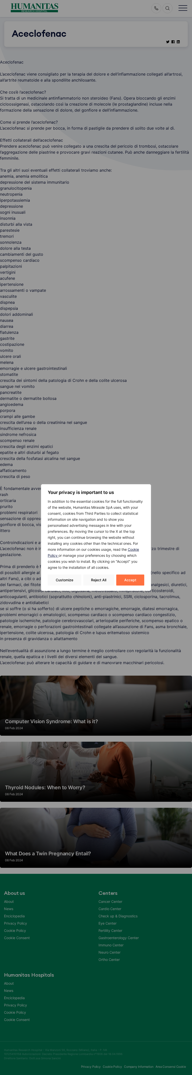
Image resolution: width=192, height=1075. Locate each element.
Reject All (98, 580)
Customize (64, 580)
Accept (130, 580)
